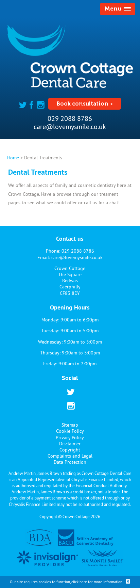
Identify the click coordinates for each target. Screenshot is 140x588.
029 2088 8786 (70, 118)
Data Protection (70, 462)
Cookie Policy (70, 431)
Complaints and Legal (70, 456)
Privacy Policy (70, 437)
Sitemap (70, 425)
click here (79, 581)
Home (13, 158)
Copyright (69, 450)
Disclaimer (70, 444)
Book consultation (82, 103)
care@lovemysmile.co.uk (70, 126)
